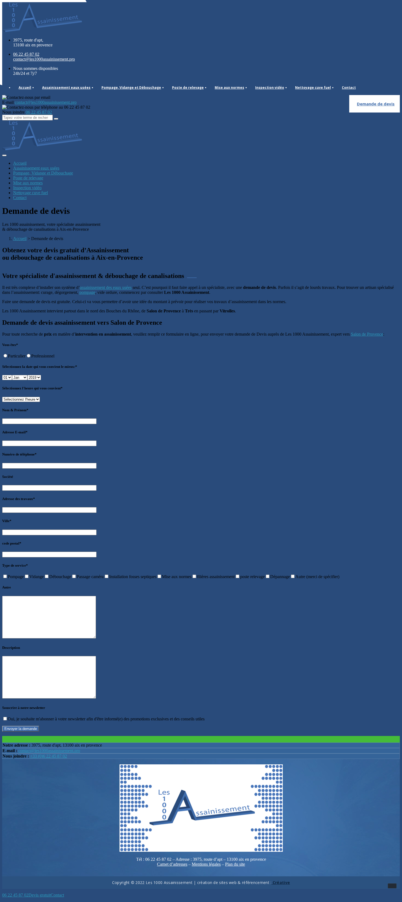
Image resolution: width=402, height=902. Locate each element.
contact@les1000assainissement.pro (49, 750)
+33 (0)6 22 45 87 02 (48, 756)
